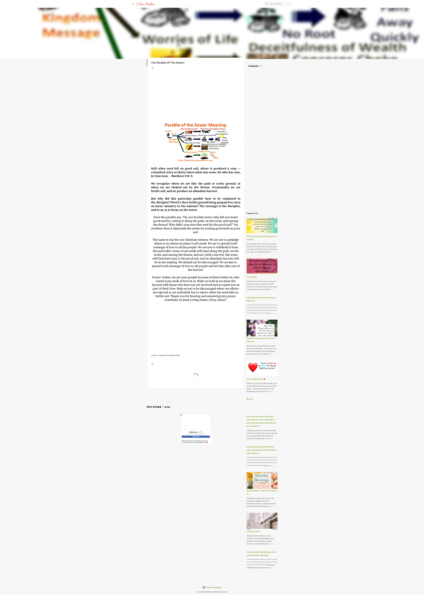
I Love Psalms (145, 4)
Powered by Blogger (213, 587)
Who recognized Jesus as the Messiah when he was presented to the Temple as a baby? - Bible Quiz (262, 450)
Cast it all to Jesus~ (253, 531)
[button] (152, 67)
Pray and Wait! (252, 277)
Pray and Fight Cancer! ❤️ (256, 379)
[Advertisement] (195, 98)
